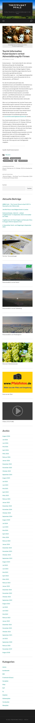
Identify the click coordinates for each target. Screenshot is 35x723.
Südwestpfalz (6, 698)
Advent (6, 158)
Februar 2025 (6, 499)
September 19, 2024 (8, 59)
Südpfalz (4, 695)
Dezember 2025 (7, 464)
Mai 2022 (5, 614)
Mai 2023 (5, 572)
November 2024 (7, 509)
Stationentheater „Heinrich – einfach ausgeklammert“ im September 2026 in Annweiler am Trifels (16, 214)
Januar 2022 (6, 621)
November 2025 (7, 467)
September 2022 (7, 600)
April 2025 (5, 492)
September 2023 (7, 558)
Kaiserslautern (8, 160)
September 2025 (7, 474)
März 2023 (5, 579)
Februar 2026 (6, 457)
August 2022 (6, 603)
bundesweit (5, 670)
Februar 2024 (6, 541)
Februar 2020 (6, 645)
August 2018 (6, 652)
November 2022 (7, 593)
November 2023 (7, 551)
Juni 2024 (5, 527)
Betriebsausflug (15, 158)
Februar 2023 (6, 582)
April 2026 (5, 450)
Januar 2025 (6, 502)
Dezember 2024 (7, 506)
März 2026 (5, 453)
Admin (4, 667)
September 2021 (7, 635)
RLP (3, 688)
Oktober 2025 (6, 471)
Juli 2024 (5, 523)
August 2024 (6, 520)
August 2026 (6, 436)
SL (3, 691)
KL (16, 160)
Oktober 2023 (6, 555)
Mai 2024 (5, 530)
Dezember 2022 (7, 589)
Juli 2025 (5, 481)
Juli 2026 (5, 439)
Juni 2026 (5, 443)
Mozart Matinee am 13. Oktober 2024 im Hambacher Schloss (17, 168)
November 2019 (7, 649)
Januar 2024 (6, 544)
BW (3, 674)
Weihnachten (23, 160)
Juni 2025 (5, 485)
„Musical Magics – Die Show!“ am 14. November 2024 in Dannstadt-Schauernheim (17, 176)
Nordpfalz (5, 681)
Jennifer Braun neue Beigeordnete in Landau (15, 209)
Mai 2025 (5, 488)
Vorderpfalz (5, 702)
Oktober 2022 (6, 596)
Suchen (4, 185)
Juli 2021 (5, 638)
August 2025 (6, 478)
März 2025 (5, 495)
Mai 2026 (5, 446)
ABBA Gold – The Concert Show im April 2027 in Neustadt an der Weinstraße (16, 205)
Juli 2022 (5, 607)
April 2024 (5, 534)
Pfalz (3, 684)
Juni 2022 (5, 610)
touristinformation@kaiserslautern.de (15, 116)
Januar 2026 (6, 460)
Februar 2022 (6, 617)
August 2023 (6, 562)
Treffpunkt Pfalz (17, 6)
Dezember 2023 (7, 548)
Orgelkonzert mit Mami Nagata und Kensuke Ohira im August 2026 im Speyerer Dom (17, 220)
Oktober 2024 (6, 513)
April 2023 (5, 575)
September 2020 (7, 642)
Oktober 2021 (6, 631)
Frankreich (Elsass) (7, 677)
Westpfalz (8, 154)
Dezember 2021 (7, 624)
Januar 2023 (6, 586)
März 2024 (5, 537)
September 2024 (7, 516)
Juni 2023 (5, 568)
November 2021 (7, 628)
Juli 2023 (5, 565)
